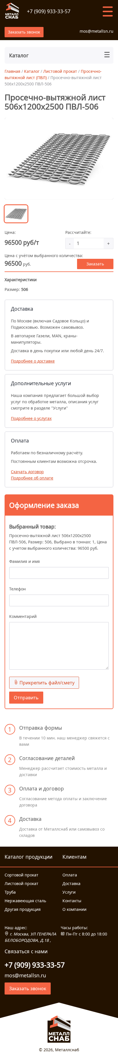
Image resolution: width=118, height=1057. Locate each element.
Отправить (26, 697)
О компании (74, 909)
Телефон (17, 589)
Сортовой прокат (21, 875)
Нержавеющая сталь (25, 900)
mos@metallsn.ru (96, 31)
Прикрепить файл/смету (46, 683)
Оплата (69, 875)
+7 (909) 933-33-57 (48, 11)
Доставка (71, 883)
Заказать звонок (24, 32)
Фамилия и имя (24, 561)
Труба (10, 892)
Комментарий (23, 616)
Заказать (95, 264)
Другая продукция (23, 909)
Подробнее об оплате (32, 478)
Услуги (69, 892)
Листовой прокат (21, 883)
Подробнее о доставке (33, 361)
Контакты (71, 900)
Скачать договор (27, 471)
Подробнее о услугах (31, 418)
